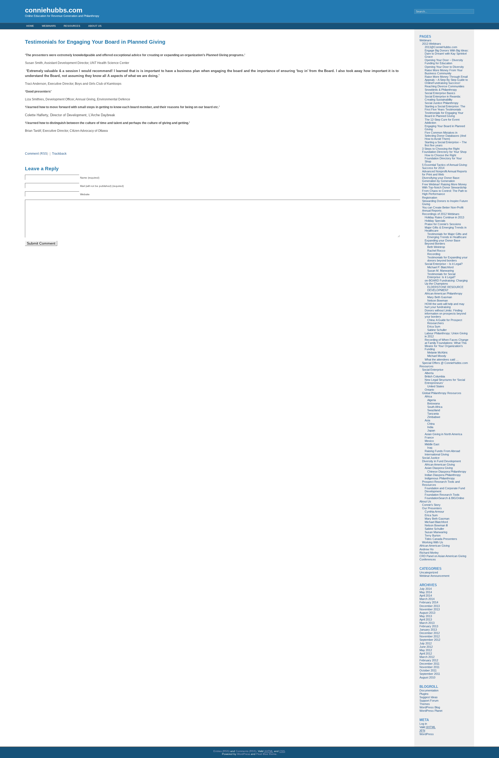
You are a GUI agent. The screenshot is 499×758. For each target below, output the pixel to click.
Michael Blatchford (436, 522)
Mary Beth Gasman (439, 297)
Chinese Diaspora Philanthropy (446, 471)
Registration (429, 197)
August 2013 (427, 612)
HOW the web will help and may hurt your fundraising (444, 305)
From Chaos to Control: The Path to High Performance (444, 192)
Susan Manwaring (436, 532)
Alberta (429, 373)
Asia (427, 420)
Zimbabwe (433, 417)
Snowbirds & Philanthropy (441, 89)
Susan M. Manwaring (440, 270)
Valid (427, 727)
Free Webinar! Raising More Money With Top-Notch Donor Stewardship (444, 186)
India (430, 427)
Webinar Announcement (434, 575)
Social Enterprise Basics (440, 93)
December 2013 (429, 605)
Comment (32, 153)
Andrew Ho (426, 549)
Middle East (432, 444)
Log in (423, 723)
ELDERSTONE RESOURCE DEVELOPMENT (445, 288)
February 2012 (428, 660)
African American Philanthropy (443, 293)
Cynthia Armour (434, 511)
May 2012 (425, 650)
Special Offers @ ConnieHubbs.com (445, 362)
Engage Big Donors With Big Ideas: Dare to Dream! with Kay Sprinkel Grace (447, 53)
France (429, 437)
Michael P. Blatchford (440, 267)
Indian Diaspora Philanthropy (443, 474)
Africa (428, 396)
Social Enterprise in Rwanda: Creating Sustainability (443, 98)
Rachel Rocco (436, 250)
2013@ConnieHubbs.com (441, 47)
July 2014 (425, 588)
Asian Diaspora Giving (439, 467)
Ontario (429, 389)
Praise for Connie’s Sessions (443, 224)
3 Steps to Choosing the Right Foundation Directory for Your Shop (444, 150)
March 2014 (427, 598)
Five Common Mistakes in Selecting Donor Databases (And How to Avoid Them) (445, 135)
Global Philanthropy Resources (441, 393)
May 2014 (425, 592)
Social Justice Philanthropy (441, 102)
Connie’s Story (431, 504)
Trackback (59, 153)
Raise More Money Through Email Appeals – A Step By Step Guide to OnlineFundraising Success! (446, 79)
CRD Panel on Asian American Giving (442, 556)
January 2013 (428, 629)
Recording (433, 254)
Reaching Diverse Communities (444, 86)
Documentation (428, 690)
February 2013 (428, 626)
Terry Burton (433, 535)
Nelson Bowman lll (436, 525)
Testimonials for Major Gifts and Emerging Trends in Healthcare (447, 235)
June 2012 (426, 646)
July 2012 (425, 643)
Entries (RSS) (221, 751)
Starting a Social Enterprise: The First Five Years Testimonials (445, 108)
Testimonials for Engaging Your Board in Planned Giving (444, 114)
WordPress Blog (429, 707)
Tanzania (433, 413)
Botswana (433, 403)
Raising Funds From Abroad (442, 451)
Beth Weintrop (436, 247)
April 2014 (425, 595)
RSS (44, 153)
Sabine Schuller (437, 329)
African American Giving (440, 464)
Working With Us (432, 542)
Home (30, 25)
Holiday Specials (435, 220)
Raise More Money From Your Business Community (444, 72)
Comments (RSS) (246, 751)
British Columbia (435, 376)
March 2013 (427, 622)
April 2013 (425, 619)
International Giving (437, 454)
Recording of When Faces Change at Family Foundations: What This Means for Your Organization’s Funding (446, 344)
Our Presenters (432, 508)
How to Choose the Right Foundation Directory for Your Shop (443, 158)
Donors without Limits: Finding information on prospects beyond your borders (445, 313)
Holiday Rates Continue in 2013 (444, 217)
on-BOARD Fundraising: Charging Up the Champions (446, 282)
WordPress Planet (430, 710)
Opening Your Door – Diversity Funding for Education (444, 61)
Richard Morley (429, 552)
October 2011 (428, 670)
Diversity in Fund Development (441, 461)
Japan (431, 430)
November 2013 (429, 609)
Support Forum (428, 700)
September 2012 (429, 639)
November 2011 (429, 667)
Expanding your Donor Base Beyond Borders (442, 242)
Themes (424, 703)
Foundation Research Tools (442, 494)
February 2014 (428, 602)
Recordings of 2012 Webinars (440, 213)
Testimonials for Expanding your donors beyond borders (447, 259)
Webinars (49, 25)
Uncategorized (428, 572)
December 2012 (429, 633)
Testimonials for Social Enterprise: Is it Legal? (441, 275)
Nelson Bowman (437, 300)
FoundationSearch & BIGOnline (444, 498)
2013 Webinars (431, 43)
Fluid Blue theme (266, 754)
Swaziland (433, 410)
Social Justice (430, 457)
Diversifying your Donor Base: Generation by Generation (441, 179)
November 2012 (429, 636)
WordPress (426, 734)
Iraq (429, 447)
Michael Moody (436, 355)
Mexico (429, 440)
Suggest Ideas (428, 697)
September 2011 (429, 673)
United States (435, 386)
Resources (72, 25)
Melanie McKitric (437, 352)
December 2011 (429, 663)
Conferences (427, 559)
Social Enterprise (432, 369)
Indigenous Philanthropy (440, 478)
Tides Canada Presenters (441, 538)
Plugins (424, 693)
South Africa (434, 406)
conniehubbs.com (53, 10)
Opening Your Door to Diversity (444, 66)
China (431, 423)
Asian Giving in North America (443, 434)
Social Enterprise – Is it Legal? (444, 263)
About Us (95, 25)
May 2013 (425, 616)
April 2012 (425, 653)
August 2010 (427, 677)
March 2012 (427, 656)
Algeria (431, 400)
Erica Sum (433, 326)
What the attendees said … (442, 359)
